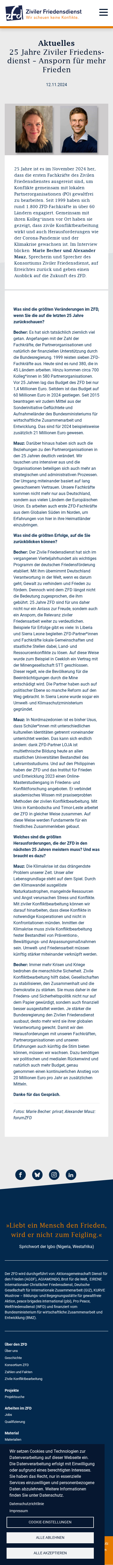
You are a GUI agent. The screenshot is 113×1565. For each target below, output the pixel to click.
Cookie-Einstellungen (50, 1522)
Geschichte (13, 1358)
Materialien (13, 1439)
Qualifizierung (15, 1422)
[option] (56, 129)
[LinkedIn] (71, 1175)
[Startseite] (43, 13)
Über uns (11, 1351)
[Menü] (103, 13)
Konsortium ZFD (17, 1365)
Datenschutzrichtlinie (26, 1504)
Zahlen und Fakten (18, 1372)
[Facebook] (20, 1175)
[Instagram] (54, 1175)
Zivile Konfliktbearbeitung (23, 1379)
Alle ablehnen (50, 1537)
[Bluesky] (37, 1175)
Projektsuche (14, 1397)
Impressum (18, 1511)
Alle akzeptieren (50, 1553)
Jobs (8, 1415)
